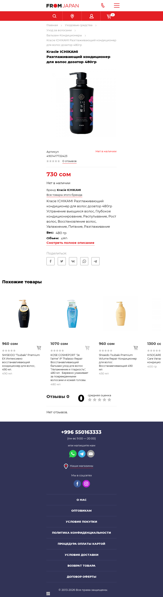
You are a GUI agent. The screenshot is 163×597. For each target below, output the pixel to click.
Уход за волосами (59, 30)
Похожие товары (22, 281)
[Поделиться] (50, 261)
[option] (26, 338)
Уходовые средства (79, 25)
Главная (52, 25)
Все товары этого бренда (64, 194)
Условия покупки (81, 521)
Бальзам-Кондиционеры (64, 35)
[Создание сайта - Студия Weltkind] (48, 594)
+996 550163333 (81, 432)
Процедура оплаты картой (81, 543)
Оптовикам (81, 510)
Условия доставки (81, 554)
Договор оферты (81, 576)
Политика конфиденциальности (81, 532)
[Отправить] (84, 261)
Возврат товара (81, 565)
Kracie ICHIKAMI (69, 190)
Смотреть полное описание (70, 243)
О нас (82, 499)
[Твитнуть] (62, 261)
